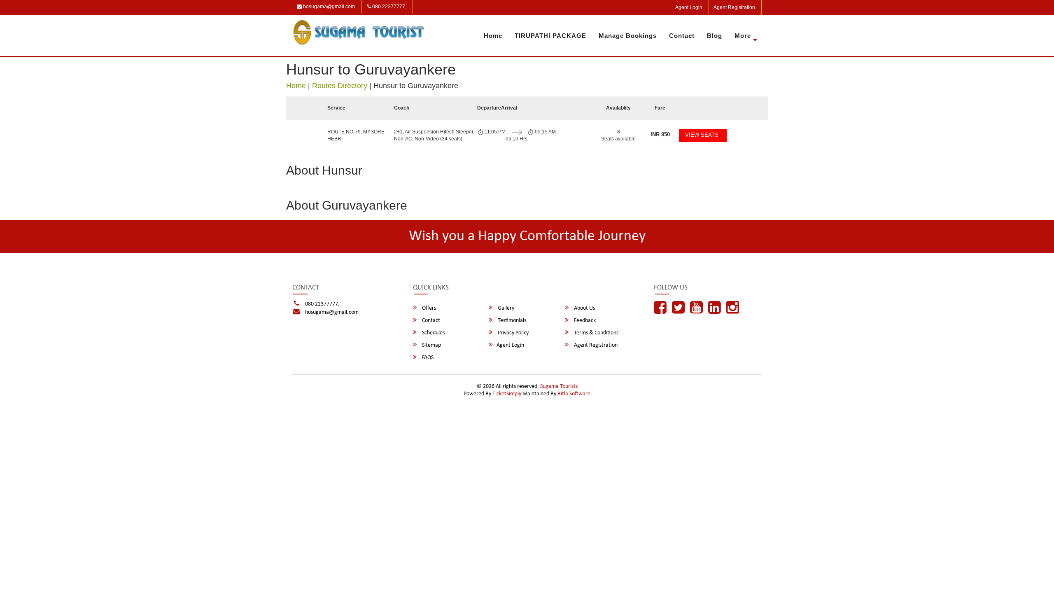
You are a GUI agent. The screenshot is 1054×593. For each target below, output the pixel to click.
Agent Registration (734, 7)
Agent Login (688, 7)
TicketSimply (506, 394)
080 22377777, (388, 6)
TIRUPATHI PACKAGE (550, 35)
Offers (428, 308)
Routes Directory (339, 86)
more (743, 35)
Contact (682, 35)
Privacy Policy (513, 333)
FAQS (427, 358)
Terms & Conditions (595, 333)
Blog (714, 35)
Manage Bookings (628, 35)
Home (493, 35)
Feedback (584, 321)
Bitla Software (573, 394)
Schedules (433, 333)
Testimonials (511, 321)
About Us (584, 308)
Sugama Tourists (559, 386)
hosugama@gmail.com (328, 6)
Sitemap (431, 345)
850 (660, 134)
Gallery (505, 308)
